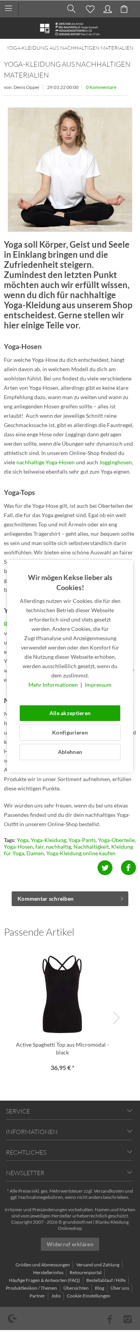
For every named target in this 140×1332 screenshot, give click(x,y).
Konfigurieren (70, 732)
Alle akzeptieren (70, 713)
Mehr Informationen (53, 684)
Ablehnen (70, 751)
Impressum (98, 684)
